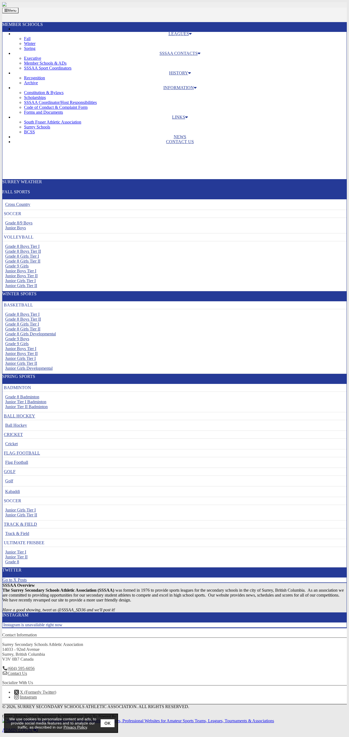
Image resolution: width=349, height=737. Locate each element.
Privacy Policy (75, 727)
